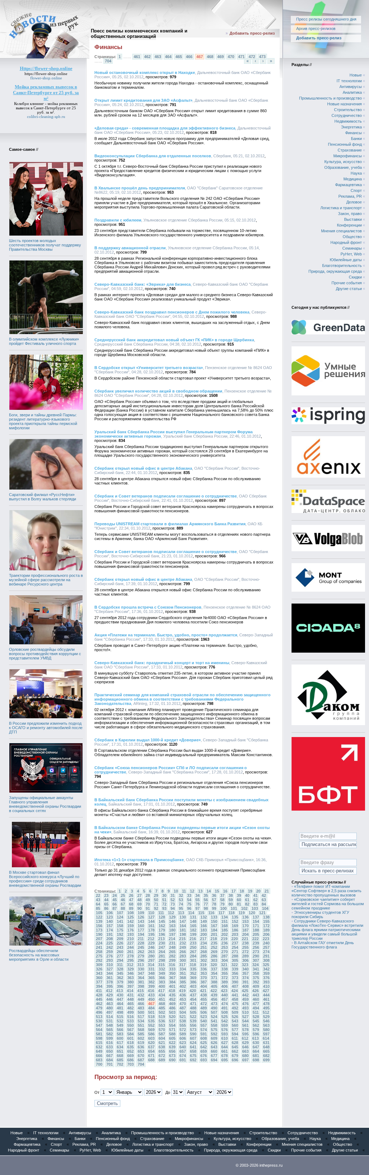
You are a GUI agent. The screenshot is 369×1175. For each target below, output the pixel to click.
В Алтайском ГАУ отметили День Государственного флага (323, 945)
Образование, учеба (343, 167)
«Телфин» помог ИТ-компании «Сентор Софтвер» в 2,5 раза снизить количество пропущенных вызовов (326, 890)
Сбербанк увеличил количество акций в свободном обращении (158, 391)
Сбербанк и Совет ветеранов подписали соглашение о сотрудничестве (165, 496)
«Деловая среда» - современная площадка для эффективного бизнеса (164, 128)
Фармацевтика (348, 185)
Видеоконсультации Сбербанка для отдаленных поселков (152, 156)
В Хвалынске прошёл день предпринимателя (139, 188)
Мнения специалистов (341, 231)
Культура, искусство (343, 161)
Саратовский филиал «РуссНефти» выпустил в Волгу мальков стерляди (42, 496)
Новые (356, 75)
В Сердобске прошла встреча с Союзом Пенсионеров (147, 607)
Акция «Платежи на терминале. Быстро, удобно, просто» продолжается (165, 635)
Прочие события (347, 283)
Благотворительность (342, 265)
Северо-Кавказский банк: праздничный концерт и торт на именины (161, 663)
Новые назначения (344, 104)
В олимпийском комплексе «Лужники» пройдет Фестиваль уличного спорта (44, 341)
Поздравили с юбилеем (117, 220)
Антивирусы (350, 86)
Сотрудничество (347, 115)
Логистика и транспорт (341, 208)
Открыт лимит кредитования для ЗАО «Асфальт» (143, 100)
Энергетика (351, 127)
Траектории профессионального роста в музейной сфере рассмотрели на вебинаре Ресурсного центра (46, 579)
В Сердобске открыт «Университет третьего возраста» (148, 367)
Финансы (353, 133)
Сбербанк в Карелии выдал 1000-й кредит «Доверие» (147, 740)
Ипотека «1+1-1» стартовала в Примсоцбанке (139, 860)
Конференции (349, 225)
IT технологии (349, 81)
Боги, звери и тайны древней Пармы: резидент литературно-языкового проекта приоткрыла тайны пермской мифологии (43, 421)
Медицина (352, 179)
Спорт (356, 190)
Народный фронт (346, 242)
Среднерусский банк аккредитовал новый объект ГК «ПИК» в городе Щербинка (174, 340)
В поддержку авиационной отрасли (130, 248)
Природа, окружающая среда (335, 271)
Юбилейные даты (346, 260)
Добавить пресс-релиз (252, 33)
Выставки (353, 219)
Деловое (354, 202)
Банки (356, 138)
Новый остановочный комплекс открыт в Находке (144, 72)
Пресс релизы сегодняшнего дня (326, 19)
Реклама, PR (350, 196)
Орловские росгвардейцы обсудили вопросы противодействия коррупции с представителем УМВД (45, 653)
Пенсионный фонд (345, 144)
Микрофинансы (347, 156)
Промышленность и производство (330, 98)
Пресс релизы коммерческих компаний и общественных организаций (139, 33)
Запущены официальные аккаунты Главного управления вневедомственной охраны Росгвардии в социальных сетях (45, 804)
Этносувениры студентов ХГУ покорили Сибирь (320, 914)
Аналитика (352, 92)
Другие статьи (349, 288)
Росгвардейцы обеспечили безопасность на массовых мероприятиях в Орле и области (38, 954)
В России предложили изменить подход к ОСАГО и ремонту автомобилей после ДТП (46, 727)
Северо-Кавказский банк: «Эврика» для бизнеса (142, 284)
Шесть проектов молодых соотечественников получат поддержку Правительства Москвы (45, 244)
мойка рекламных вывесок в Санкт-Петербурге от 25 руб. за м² (47, 107)
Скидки (355, 277)
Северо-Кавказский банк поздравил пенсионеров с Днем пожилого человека (171, 312)
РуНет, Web (351, 254)
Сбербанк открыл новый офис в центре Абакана (143, 468)
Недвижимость (348, 121)
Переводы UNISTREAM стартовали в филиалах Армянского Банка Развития (169, 524)
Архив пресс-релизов (315, 28)
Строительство (348, 110)
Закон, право (350, 213)
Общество (352, 236)
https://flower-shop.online (46, 73)
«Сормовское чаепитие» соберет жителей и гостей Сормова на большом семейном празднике (328, 903)
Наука (356, 173)
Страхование (350, 150)
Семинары (352, 248)
